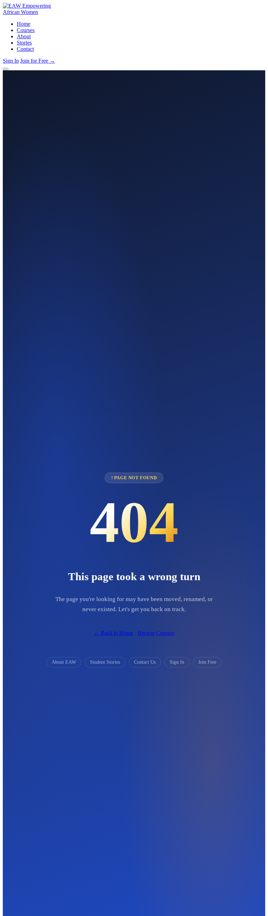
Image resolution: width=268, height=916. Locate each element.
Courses (26, 30)
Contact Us (145, 662)
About (24, 36)
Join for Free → (37, 61)
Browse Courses (156, 633)
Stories (24, 43)
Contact (25, 49)
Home (23, 24)
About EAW (64, 662)
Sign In (11, 61)
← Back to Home (113, 633)
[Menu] (5, 69)
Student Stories (105, 662)
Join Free (207, 662)
